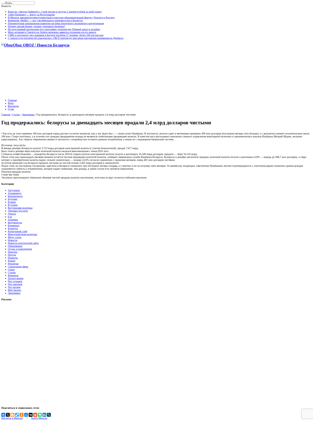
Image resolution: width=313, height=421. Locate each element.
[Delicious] (17, 415)
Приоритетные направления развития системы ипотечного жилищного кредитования (56, 23)
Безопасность (15, 196)
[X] (8, 415)
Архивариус (15, 193)
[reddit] (35, 415)
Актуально (14, 190)
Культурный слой (17, 231)
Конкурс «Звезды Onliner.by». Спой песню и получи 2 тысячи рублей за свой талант (55, 11)
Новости (12, 240)
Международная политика (22, 234)
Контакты (13, 106)
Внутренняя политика (20, 208)
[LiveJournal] (49, 415)
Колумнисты (15, 222)
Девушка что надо (18, 210)
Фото (11, 103)
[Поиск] (2, 3)
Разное (11, 260)
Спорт (11, 269)
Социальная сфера (18, 266)
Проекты (13, 257)
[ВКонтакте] (3, 415)
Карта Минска (39, 418)
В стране (13, 205)
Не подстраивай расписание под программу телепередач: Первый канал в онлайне (54, 29)
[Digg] (31, 415)
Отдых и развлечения (20, 249)
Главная (12, 100)
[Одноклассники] (21, 415)
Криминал (13, 225)
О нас (11, 109)
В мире (12, 202)
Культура (13, 228)
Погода (12, 254)
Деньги (12, 213)
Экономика (28, 114)
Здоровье (13, 219)
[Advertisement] (156, 73)
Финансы (13, 275)
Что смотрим (15, 284)
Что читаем (14, 287)
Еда (10, 216)
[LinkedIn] (44, 415)
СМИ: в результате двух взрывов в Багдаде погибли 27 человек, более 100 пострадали (56, 35)
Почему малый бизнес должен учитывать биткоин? (36, 26)
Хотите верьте (15, 278)
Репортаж (13, 263)
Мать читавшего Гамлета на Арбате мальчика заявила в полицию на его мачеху (52, 32)
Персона (12, 252)
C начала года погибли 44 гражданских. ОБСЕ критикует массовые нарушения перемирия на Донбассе (65, 38)
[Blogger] (12, 415)
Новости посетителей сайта (23, 243)
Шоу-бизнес (14, 290)
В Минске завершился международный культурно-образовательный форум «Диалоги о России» (61, 17)
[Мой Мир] (26, 415)
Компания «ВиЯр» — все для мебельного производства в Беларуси (45, 20)
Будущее (12, 199)
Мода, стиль (14, 237)
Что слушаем (15, 281)
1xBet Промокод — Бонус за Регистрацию (31, 14)
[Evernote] (40, 415)
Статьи (16, 114)
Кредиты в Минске (12, 418)
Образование (15, 246)
